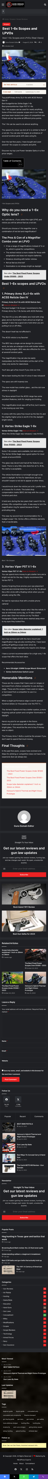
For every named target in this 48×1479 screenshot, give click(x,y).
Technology (7, 1334)
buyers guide (20, 1411)
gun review (30, 1419)
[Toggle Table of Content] (19, 164)
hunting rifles (25, 1423)
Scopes (12, 19)
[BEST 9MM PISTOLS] (8, 1127)
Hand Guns (7, 1307)
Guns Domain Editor (11, 42)
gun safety (40, 1419)
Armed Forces (8, 1337)
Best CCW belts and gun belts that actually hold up (22, 1260)
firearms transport (30, 1415)
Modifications (8, 1322)
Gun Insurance (8, 1345)
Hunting (6, 1296)
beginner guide (8, 1411)
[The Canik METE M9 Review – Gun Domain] (8, 1168)
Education (7, 1304)
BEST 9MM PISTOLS (25, 1124)
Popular (8, 1116)
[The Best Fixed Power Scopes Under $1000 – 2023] (12, 978)
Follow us (6, 1438)
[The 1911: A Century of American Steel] (8, 1270)
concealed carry (33, 1411)
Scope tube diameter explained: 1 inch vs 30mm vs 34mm (12, 952)
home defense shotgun (10, 1423)
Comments (38, 1116)
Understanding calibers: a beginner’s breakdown (21, 1254)
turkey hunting (7, 1431)
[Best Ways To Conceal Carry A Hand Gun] (8, 1158)
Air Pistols (7, 1293)
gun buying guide (8, 1419)
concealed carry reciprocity (12, 1415)
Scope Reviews (22, 19)
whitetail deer (33, 1431)
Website (5, 1061)
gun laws (20, 1419)
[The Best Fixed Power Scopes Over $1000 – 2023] (35, 955)
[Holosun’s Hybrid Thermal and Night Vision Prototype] (35, 978)
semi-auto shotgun (19, 1427)
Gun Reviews (8, 1289)
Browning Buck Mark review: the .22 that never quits (22, 1248)
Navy (5, 1341)
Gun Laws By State (24, 1144)
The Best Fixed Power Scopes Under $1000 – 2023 (11, 988)
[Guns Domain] (15, 4)
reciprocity (6, 1427)
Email (4, 1051)
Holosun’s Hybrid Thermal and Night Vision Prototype (35, 988)
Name (4, 1041)
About (21, 1463)
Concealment (8, 1315)
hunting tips (36, 1423)
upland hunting (20, 1431)
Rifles (5, 1319)
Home (6, 19)
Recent (23, 1116)
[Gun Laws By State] (8, 1147)
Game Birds (7, 1300)
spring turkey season (35, 1427)
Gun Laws (7, 1311)
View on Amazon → (11, 305)
